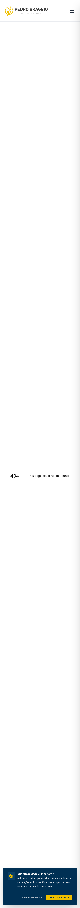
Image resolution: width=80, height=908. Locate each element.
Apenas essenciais (32, 897)
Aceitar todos (59, 897)
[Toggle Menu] (72, 11)
